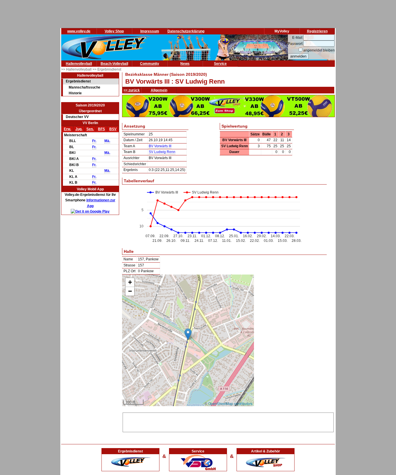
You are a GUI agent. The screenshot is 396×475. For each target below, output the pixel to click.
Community (149, 64)
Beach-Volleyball (114, 64)
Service (220, 64)
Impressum (149, 31)
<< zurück (131, 90)
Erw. (67, 129)
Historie (75, 93)
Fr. (94, 141)
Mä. (107, 141)
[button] (188, 334)
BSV (113, 129)
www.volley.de (78, 31)
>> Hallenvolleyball (76, 69)
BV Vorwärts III (160, 146)
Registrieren (317, 31)
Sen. (90, 129)
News (185, 64)
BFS (101, 129)
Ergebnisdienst (78, 81)
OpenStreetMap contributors (230, 403)
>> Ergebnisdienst (106, 69)
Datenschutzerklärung (186, 31)
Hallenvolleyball (79, 64)
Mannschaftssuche (84, 87)
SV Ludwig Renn (162, 152)
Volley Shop (114, 31)
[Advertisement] (228, 421)
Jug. (78, 129)
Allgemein (159, 90)
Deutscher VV (77, 117)
